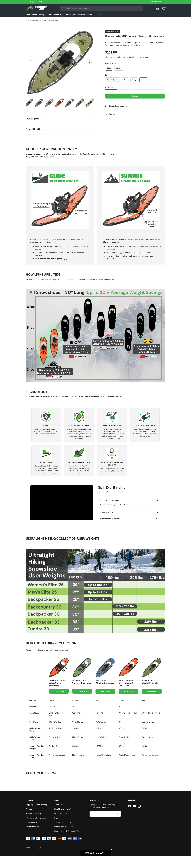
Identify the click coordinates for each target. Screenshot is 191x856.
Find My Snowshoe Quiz (63, 827)
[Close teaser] (112, 850)
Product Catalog (61, 813)
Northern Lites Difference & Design (68, 831)
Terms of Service (32, 827)
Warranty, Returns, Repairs (36, 818)
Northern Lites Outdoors (38, 848)
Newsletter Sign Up (33, 813)
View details (59, 691)
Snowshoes (54, 14)
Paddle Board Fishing (35, 14)
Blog (56, 818)
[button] (163, 8)
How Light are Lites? (62, 809)
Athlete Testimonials (62, 822)
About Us (58, 804)
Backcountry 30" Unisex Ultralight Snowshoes (45, 20)
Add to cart (135, 96)
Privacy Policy (31, 822)
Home (28, 20)
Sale (99, 14)
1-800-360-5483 (155, 2)
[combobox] (101, 8)
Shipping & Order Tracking (36, 804)
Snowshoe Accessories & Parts (78, 14)
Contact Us (30, 809)
